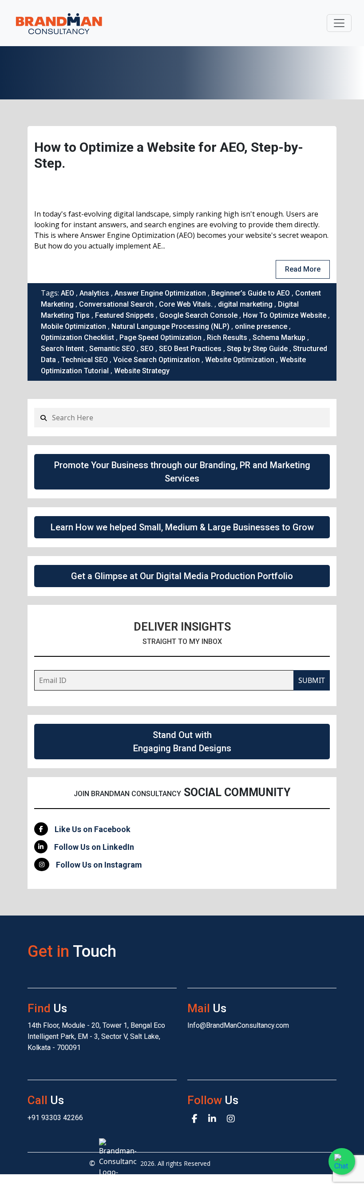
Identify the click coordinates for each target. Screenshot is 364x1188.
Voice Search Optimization (156, 359)
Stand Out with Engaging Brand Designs (182, 742)
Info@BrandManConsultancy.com (238, 1025)
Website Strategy (142, 371)
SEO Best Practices (190, 348)
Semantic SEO (112, 348)
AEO (67, 293)
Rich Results (227, 337)
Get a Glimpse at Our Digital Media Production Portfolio (182, 576)
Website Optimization (239, 359)
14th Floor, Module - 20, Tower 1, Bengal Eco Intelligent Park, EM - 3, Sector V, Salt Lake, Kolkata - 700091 (96, 1036)
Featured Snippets (124, 315)
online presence (261, 326)
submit (311, 680)
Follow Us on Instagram (99, 864)
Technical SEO (84, 359)
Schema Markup (279, 337)
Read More (302, 269)
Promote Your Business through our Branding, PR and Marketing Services (182, 472)
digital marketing (245, 304)
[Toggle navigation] (339, 23)
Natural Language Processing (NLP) (170, 326)
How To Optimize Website (284, 315)
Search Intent (62, 348)
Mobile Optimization (73, 326)
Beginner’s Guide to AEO (250, 293)
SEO (147, 348)
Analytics (94, 293)
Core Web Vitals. (186, 304)
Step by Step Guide (257, 348)
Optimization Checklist (77, 337)
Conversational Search (116, 304)
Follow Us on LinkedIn (94, 847)
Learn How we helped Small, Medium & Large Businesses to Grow (182, 527)
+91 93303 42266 (55, 1117)
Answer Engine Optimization (160, 293)
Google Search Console (198, 315)
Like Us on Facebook (93, 829)
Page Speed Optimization (160, 337)
